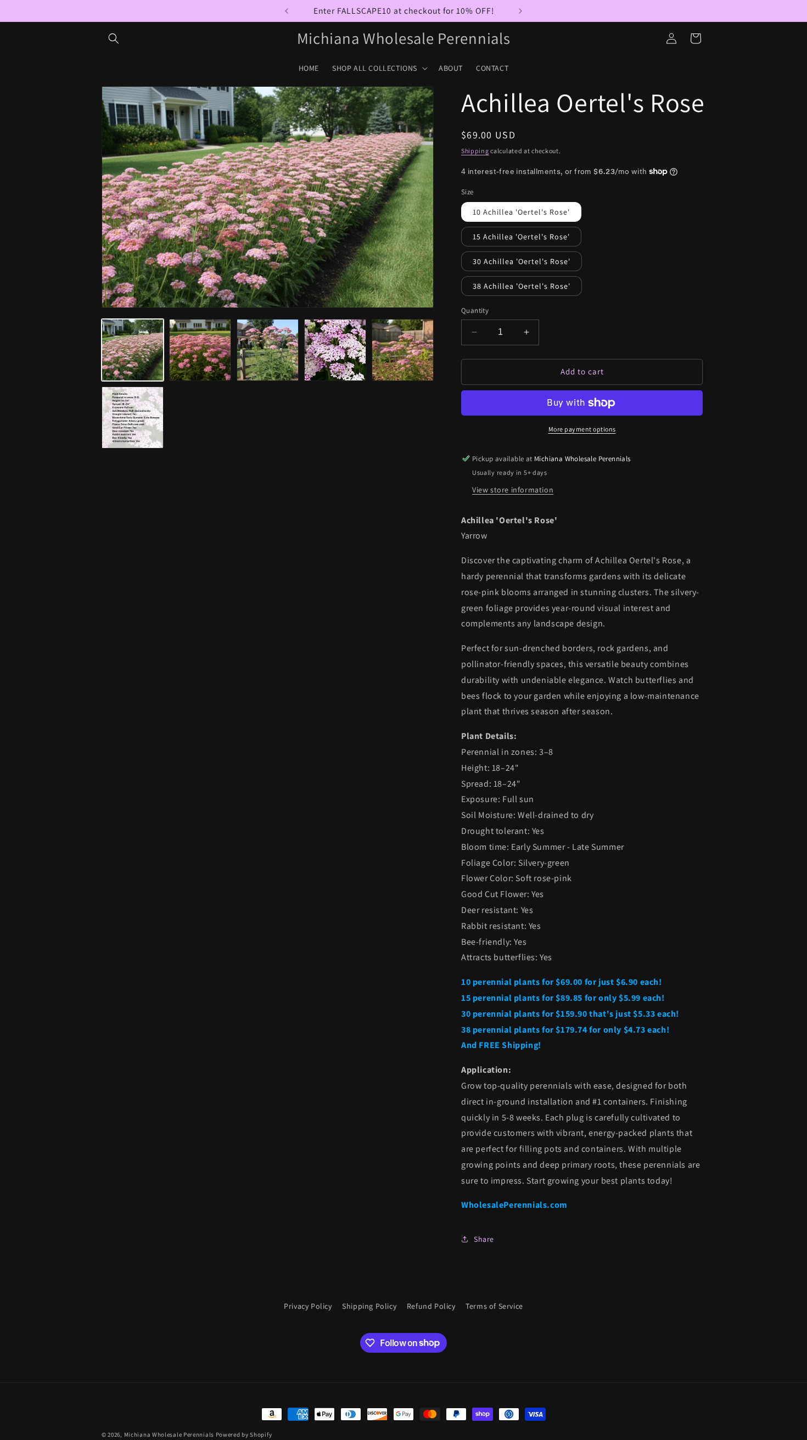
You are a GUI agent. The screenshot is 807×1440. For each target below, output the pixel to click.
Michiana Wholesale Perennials (169, 1434)
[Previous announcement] (286, 11)
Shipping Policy (369, 1306)
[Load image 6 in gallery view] (133, 417)
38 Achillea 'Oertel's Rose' (521, 286)
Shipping (475, 151)
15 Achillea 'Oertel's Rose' (521, 237)
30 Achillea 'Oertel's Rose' (521, 261)
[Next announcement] (520, 11)
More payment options (582, 429)
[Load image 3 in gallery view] (268, 350)
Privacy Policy (308, 1306)
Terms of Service (494, 1306)
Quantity (475, 310)
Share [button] (484, 1239)
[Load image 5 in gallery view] (403, 350)
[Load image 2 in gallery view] (200, 350)
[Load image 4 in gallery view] (335, 350)
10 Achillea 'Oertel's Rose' (521, 212)
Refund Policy (431, 1306)
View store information (512, 490)
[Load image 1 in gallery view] (133, 350)
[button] (114, 38)
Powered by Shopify (244, 1434)
